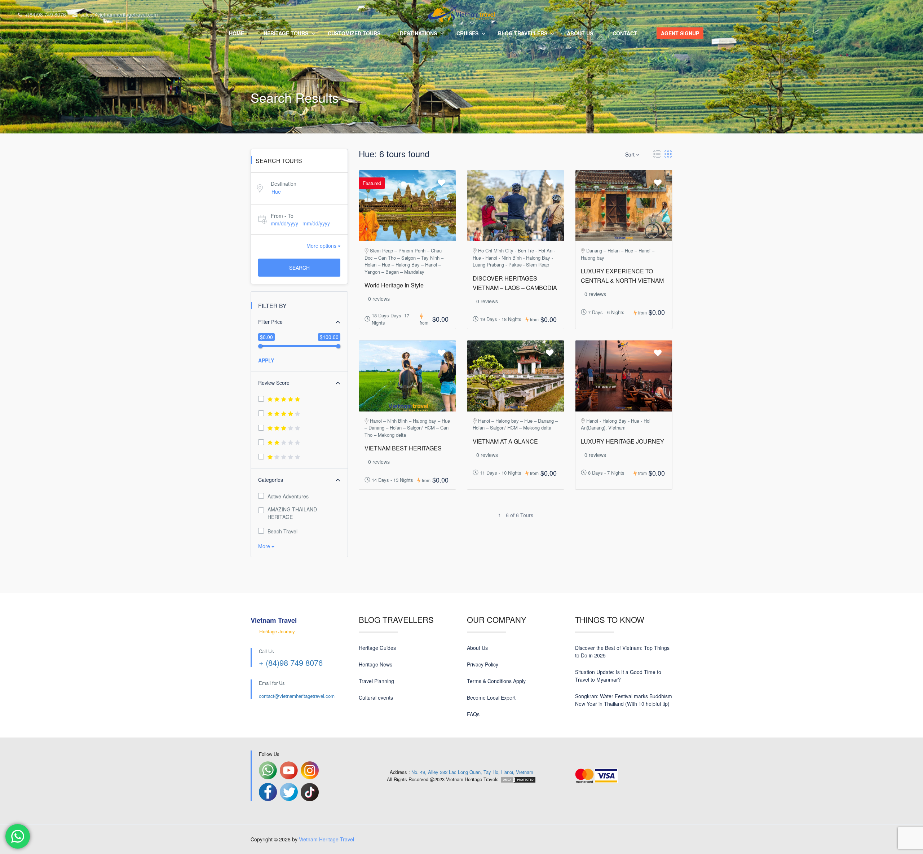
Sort (630, 154)
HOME (236, 33)
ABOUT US (580, 33)
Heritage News (375, 664)
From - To (282, 215)
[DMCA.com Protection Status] (518, 779)
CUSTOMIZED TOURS (354, 33)
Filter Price (270, 321)
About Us (477, 647)
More (264, 546)
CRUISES (467, 33)
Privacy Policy (482, 664)
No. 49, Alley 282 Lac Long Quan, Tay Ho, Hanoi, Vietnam (472, 772)
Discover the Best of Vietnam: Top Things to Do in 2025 (622, 651)
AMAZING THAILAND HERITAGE (292, 513)
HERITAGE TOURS (286, 33)
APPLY (266, 360)
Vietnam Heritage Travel (326, 839)
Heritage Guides (377, 647)
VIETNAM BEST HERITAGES (403, 448)
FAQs (473, 714)
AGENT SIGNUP (680, 33)
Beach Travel (282, 531)
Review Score (274, 382)
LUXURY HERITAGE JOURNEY (622, 441)
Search (299, 267)
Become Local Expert (491, 697)
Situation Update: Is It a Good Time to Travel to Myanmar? (618, 675)
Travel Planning (376, 680)
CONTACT (625, 33)
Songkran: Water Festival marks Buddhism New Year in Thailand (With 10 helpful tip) (623, 699)
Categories (270, 479)
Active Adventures (288, 496)
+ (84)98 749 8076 (291, 662)
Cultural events (376, 697)
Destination (283, 183)
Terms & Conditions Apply (496, 680)
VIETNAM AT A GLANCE (505, 441)
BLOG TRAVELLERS (522, 33)
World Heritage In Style (394, 285)
